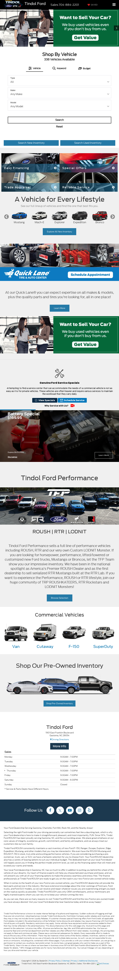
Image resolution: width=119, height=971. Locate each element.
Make (12, 90)
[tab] (34, 68)
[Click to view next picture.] (110, 27)
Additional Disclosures (88, 961)
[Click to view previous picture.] (9, 27)
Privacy (74, 961)
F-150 (74, 646)
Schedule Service (74, 400)
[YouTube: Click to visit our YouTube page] (70, 810)
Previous (6, 216)
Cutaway (45, 646)
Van (16, 646)
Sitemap (66, 961)
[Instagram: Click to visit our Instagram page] (79, 810)
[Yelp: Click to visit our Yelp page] (89, 810)
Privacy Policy (55, 961)
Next (112, 216)
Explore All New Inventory (59, 231)
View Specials (46, 400)
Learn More (59, 308)
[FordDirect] (12, 963)
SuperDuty (103, 646)
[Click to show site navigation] (114, 4)
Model (13, 102)
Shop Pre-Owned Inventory (59, 703)
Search (59, 120)
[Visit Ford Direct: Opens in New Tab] (103, 963)
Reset (59, 126)
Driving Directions (60, 739)
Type (12, 78)
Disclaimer (12, 457)
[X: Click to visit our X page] (60, 810)
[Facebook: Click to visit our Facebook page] (50, 810)
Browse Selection (59, 597)
